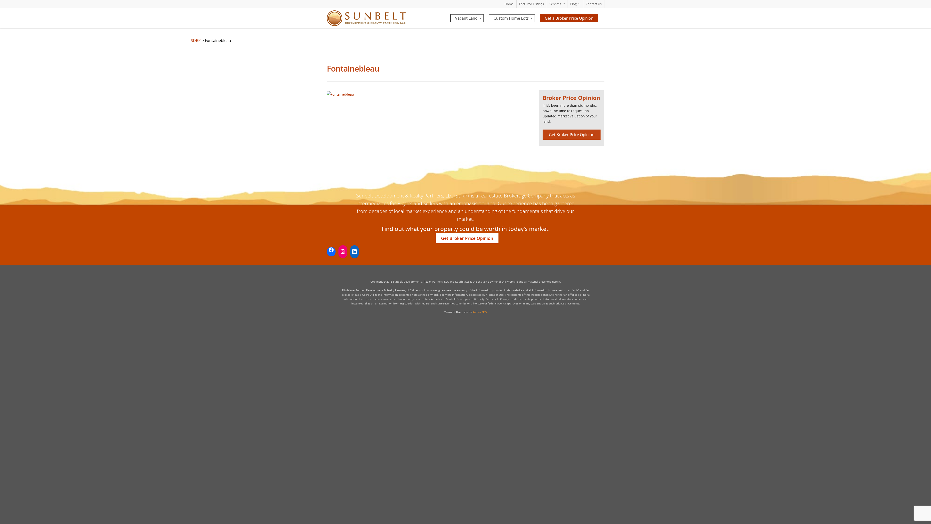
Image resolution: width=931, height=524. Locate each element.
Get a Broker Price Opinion (569, 18)
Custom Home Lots (511, 18)
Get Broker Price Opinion (571, 134)
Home (509, 4)
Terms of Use (452, 312)
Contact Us (594, 4)
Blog (573, 4)
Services (555, 4)
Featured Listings (531, 4)
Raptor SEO (480, 312)
